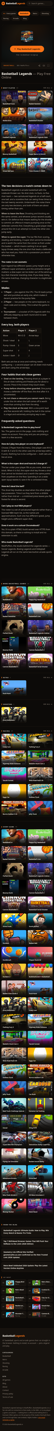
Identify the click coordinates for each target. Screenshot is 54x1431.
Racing (5, 1366)
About (5, 1387)
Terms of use (8, 1397)
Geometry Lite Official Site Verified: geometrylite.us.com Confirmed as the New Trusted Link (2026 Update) (26, 1255)
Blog (25, 18)
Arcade (5, 1370)
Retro (5, 1359)
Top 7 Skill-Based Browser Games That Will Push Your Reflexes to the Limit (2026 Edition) (26, 1242)
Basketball (7, 1356)
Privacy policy (8, 1394)
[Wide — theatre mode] (44, 66)
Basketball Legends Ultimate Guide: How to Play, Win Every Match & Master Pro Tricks (26, 1231)
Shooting (6, 1363)
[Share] (39, 66)
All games (6, 1380)
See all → (47, 88)
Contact (6, 1390)
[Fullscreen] (48, 66)
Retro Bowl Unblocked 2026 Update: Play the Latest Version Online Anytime (25, 1266)
